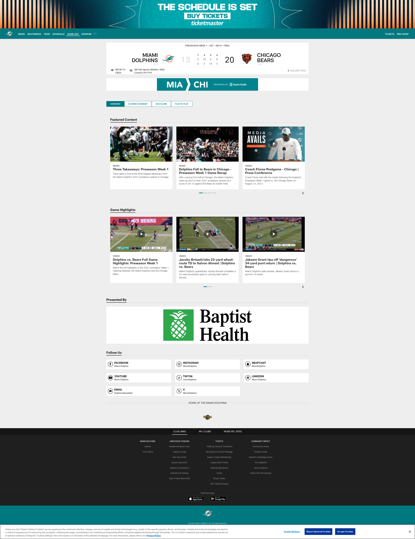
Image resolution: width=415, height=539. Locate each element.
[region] (207, 532)
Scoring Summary (138, 104)
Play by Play (181, 104)
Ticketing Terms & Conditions (219, 446)
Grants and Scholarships (260, 473)
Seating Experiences (219, 468)
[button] (201, 193)
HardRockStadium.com (179, 446)
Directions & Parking (179, 473)
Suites (219, 473)
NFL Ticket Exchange (219, 484)
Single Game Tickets (219, 462)
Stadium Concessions (179, 468)
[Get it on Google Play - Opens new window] (218, 500)
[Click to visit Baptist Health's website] (207, 84)
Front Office (148, 452)
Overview (115, 104)
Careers (147, 446)
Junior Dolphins (261, 468)
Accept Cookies (345, 531)
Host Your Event (179, 457)
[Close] (409, 531)
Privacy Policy (154, 535)
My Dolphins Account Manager (219, 452)
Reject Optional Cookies (318, 531)
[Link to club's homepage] (9, 33)
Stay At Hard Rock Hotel (179, 478)
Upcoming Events (179, 462)
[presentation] (303, 193)
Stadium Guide (179, 452)
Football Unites (260, 452)
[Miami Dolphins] (207, 513)
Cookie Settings (292, 531)
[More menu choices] (95, 33)
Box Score (161, 104)
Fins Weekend (261, 462)
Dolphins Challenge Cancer (261, 457)
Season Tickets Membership (219, 457)
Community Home (261, 446)
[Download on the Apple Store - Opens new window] (195, 499)
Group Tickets (219, 478)
